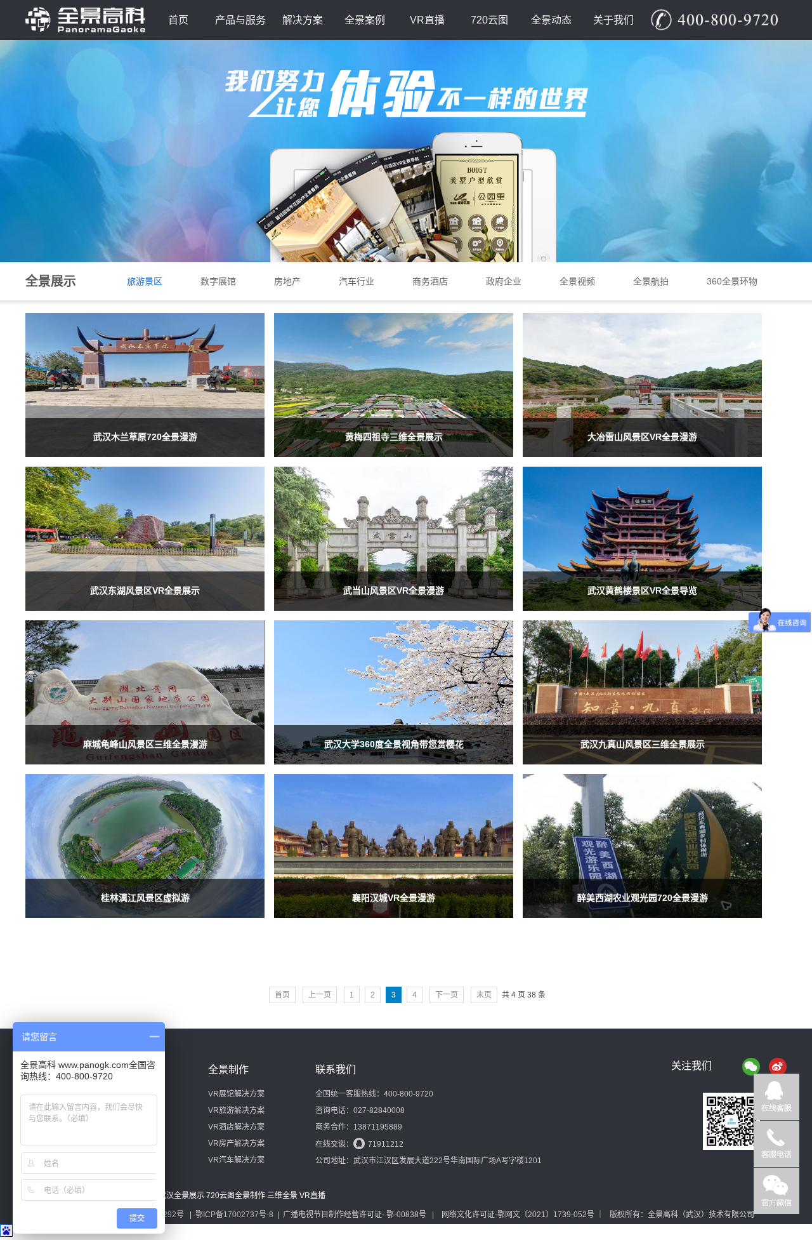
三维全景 (282, 1195)
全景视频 (577, 281)
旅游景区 (144, 281)
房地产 (287, 281)
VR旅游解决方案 (236, 1110)
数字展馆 (218, 281)
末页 (484, 994)
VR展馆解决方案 (236, 1094)
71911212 (385, 1144)
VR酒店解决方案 (236, 1127)
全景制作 (250, 1195)
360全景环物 (732, 281)
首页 (178, 20)
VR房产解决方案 (236, 1143)
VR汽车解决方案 (236, 1160)
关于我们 (613, 20)
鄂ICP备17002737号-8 (234, 1214)
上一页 (319, 994)
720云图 (489, 20)
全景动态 (551, 20)
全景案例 (364, 20)
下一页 (446, 994)
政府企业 (503, 281)
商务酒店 (430, 281)
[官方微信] (751, 1067)
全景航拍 (651, 281)
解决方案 (302, 20)
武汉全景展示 (181, 1195)
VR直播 (427, 20)
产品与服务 (240, 20)
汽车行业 (356, 281)
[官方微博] (778, 1067)
